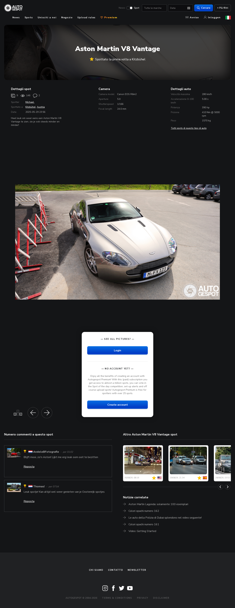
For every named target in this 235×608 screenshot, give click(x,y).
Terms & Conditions (117, 598)
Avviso (194, 17)
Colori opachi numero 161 (144, 524)
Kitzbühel (30, 107)
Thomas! (39, 486)
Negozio (67, 17)
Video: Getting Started (142, 531)
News (122, 8)
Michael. (29, 102)
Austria (41, 107)
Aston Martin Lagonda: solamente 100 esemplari (158, 504)
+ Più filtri (222, 7)
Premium (110, 17)
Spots (29, 17)
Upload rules (86, 17)
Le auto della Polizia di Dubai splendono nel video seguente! (165, 518)
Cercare (205, 7)
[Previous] (220, 486)
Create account (117, 405)
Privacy (142, 598)
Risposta (29, 467)
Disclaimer (161, 598)
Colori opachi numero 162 (144, 511)
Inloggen (214, 17)
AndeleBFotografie (46, 452)
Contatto (115, 570)
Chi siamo (96, 570)
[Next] (227, 486)
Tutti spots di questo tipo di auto (189, 128)
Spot (136, 8)
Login (117, 350)
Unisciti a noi (47, 17)
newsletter (137, 570)
